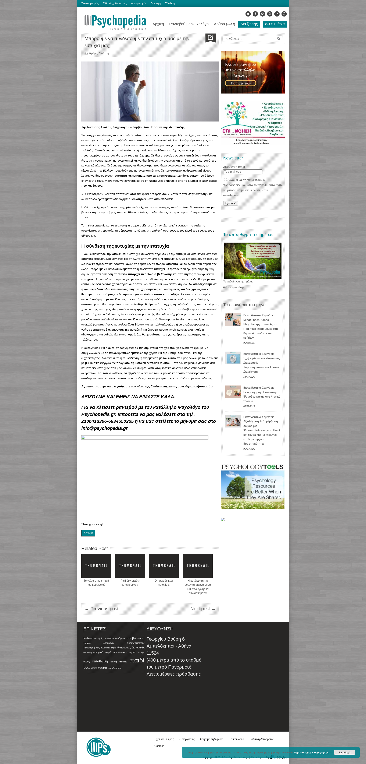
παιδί (137, 660)
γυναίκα (87, 643)
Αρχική (158, 24)
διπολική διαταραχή (93, 652)
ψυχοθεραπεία (115, 668)
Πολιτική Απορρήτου (262, 739)
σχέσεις (102, 667)
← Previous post (101, 608)
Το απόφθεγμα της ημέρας (238, 281)
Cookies (159, 745)
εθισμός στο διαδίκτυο (116, 652)
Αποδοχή (344, 752)
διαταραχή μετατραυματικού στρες (99, 648)
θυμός (86, 661)
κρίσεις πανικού (119, 662)
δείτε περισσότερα (234, 287)
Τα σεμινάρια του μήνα (244, 304)
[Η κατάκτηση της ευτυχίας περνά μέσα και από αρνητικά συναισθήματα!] (198, 566)
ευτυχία (88, 533)
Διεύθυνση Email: (234, 166)
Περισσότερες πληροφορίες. (311, 752)
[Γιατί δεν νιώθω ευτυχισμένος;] (130, 566)
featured (88, 638)
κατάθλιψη (100, 661)
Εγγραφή (156, 3)
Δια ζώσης (249, 24)
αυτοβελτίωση (135, 638)
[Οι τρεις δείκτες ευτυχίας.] (164, 566)
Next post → (203, 608)
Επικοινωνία (236, 739)
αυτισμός (98, 638)
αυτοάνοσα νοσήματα (114, 638)
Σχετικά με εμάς (90, 3)
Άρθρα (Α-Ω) (224, 24)
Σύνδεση (170, 3)
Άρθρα (93, 53)
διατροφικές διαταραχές (130, 647)
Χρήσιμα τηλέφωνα (211, 739)
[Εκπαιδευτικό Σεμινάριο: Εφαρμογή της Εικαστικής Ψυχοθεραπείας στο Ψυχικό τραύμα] (233, 391)
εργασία (132, 652)
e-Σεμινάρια (275, 24)
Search (278, 39)
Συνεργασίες (187, 739)
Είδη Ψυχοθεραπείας (115, 3)
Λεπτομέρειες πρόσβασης (174, 674)
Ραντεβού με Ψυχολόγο (189, 24)
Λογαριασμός (138, 3)
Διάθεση (104, 53)
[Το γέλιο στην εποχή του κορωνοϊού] (96, 566)
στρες (94, 668)
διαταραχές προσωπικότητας (123, 643)
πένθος (86, 668)
